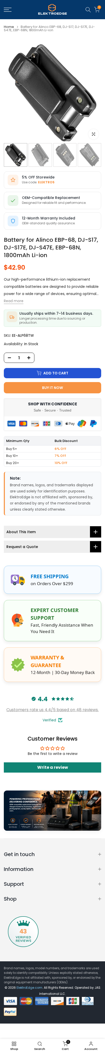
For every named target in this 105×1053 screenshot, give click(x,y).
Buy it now (52, 387)
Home (9, 26)
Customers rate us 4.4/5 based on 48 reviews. (52, 710)
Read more (13, 300)
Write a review (52, 767)
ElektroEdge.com (29, 988)
